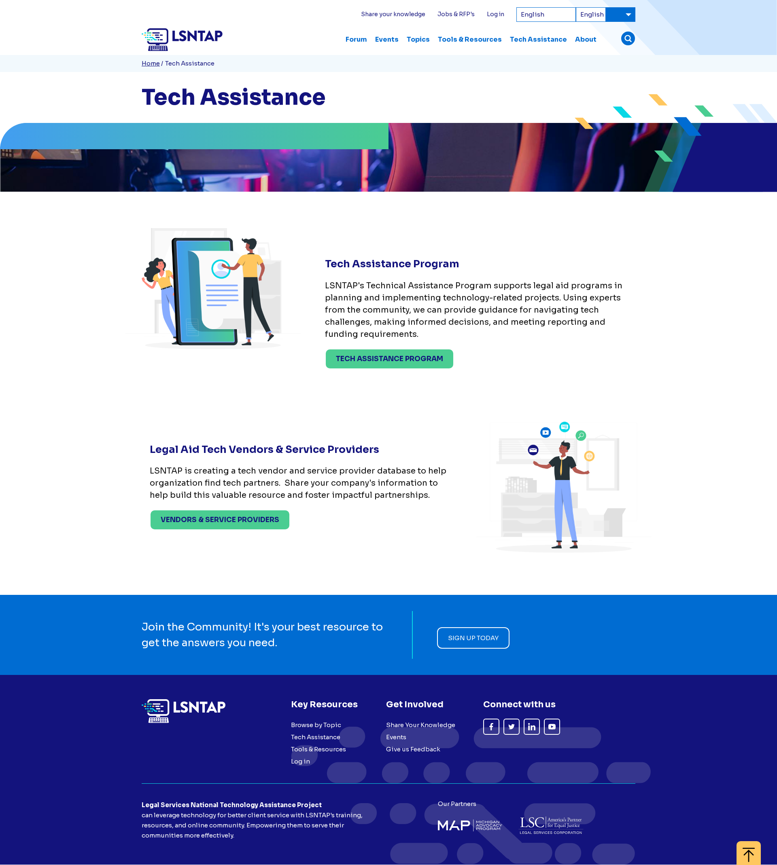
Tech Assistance (538, 39)
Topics (418, 39)
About (586, 39)
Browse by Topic (316, 725)
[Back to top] (749, 849)
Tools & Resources (470, 39)
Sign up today (473, 638)
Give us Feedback (413, 749)
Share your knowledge (393, 14)
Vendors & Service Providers (220, 520)
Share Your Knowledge (420, 725)
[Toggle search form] (628, 39)
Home (151, 63)
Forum (356, 39)
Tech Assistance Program (389, 359)
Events (387, 39)
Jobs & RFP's (456, 14)
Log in (495, 14)
